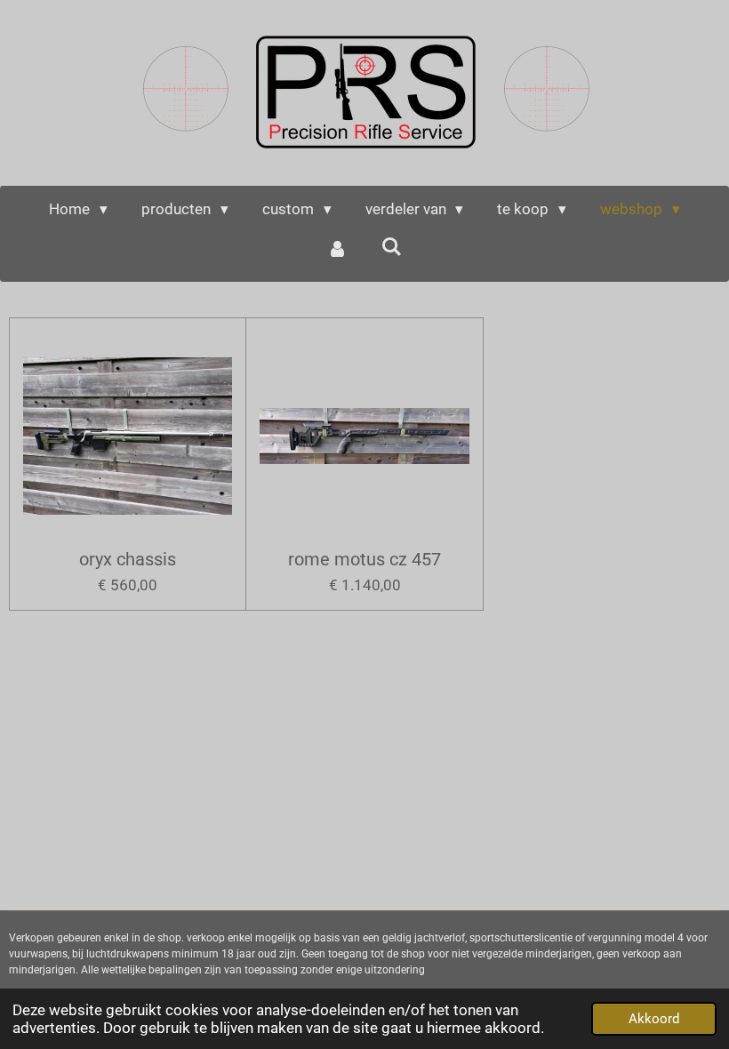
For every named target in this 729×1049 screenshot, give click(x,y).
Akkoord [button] (654, 1019)
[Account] (337, 250)
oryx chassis (127, 559)
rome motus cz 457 (364, 559)
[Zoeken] (392, 247)
